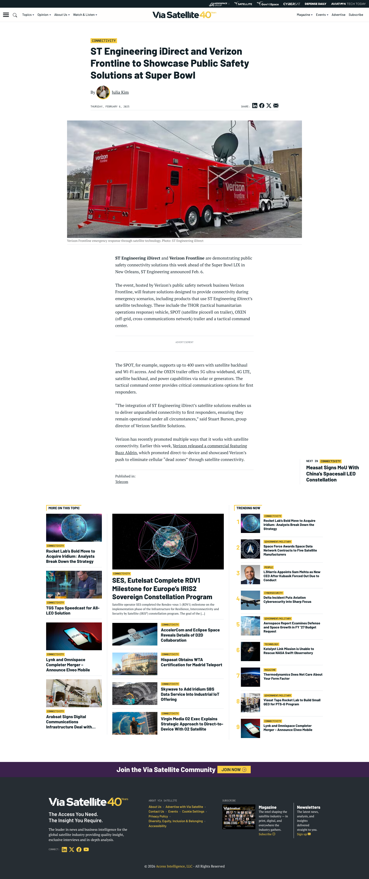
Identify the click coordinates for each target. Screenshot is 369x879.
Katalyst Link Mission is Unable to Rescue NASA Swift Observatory (289, 651)
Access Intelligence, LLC (174, 866)
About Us (60, 15)
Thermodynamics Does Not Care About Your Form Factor (293, 676)
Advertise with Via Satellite (184, 807)
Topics (27, 15)
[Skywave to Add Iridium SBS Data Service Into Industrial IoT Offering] (135, 693)
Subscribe (356, 15)
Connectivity (104, 40)
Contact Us (156, 811)
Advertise (339, 15)
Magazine (303, 15)
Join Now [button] (232, 769)
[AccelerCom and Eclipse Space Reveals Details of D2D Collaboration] (135, 634)
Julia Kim (120, 92)
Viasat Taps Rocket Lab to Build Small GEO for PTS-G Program (292, 702)
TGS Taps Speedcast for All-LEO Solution (73, 610)
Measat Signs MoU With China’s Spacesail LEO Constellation (332, 473)
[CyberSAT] (291, 4)
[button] (6, 14)
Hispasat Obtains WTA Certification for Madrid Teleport (191, 662)
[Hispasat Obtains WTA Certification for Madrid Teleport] (135, 664)
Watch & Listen (84, 15)
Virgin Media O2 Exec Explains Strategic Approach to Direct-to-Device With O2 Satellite (192, 723)
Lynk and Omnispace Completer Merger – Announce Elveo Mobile (68, 664)
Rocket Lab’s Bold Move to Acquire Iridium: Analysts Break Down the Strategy (70, 556)
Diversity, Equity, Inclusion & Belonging (176, 821)
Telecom (121, 481)
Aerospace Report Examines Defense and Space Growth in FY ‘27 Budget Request (292, 627)
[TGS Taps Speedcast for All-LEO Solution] (74, 584)
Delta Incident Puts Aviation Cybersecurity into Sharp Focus (287, 600)
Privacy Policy (158, 816)
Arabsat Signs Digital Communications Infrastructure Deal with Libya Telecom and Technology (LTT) (69, 721)
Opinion (43, 15)
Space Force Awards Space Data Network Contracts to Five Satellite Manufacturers (290, 550)
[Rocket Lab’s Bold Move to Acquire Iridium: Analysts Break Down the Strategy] (74, 527)
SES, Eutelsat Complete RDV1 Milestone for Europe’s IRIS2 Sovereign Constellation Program (162, 588)
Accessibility (157, 826)
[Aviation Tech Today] (348, 4)
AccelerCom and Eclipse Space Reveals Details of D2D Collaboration (190, 635)
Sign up (302, 834)
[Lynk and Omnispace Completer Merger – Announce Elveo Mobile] (74, 636)
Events (321, 15)
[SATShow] (243, 4)
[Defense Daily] (315, 4)
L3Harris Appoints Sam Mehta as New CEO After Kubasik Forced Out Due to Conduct (292, 576)
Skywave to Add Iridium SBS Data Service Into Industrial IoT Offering (190, 694)
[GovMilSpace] (268, 3)
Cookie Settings (193, 811)
